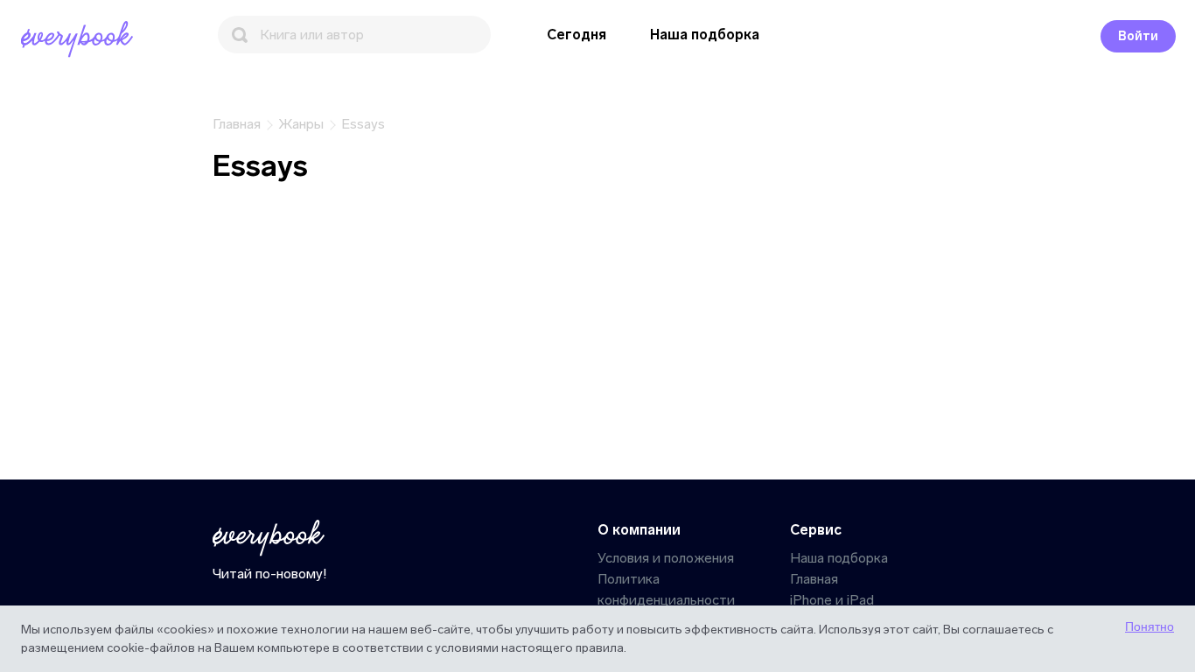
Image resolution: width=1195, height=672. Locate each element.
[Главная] (80, 39)
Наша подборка (704, 34)
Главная (814, 578)
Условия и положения (666, 558)
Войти (1138, 36)
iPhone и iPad (832, 600)
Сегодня (576, 34)
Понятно (1149, 627)
